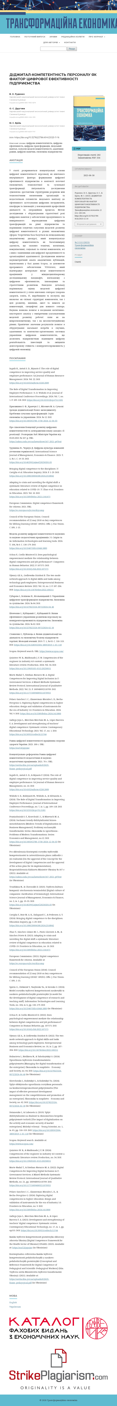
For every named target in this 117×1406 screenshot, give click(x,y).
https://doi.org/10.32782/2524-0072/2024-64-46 (31, 606)
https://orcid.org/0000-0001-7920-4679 (22, 103)
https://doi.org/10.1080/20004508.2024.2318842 (31, 475)
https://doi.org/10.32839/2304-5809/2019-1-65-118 (38, 644)
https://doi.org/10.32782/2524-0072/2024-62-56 (31, 627)
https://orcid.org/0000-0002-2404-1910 (22, 117)
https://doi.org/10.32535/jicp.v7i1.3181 (45, 400)
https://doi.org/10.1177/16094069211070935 (30, 692)
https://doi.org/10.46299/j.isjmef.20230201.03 (30, 462)
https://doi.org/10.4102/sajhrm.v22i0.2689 (29, 382)
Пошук (72, 49)
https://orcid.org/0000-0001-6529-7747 (22, 132)
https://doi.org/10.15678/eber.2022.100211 (34, 589)
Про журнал (96, 37)
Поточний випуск (34, 37)
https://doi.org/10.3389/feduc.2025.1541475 (29, 496)
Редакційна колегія (72, 37)
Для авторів (50, 42)
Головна (15, 37)
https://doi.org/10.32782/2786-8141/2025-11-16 (36, 137)
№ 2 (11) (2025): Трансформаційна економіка (84, 245)
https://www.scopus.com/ (51, 651)
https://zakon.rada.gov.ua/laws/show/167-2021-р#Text (35, 441)
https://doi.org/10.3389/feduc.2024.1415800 (40, 713)
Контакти (70, 42)
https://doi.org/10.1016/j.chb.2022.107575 (28, 569)
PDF (78, 148)
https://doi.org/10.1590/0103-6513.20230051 (30, 668)
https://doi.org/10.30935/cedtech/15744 (28, 734)
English (13, 1302)
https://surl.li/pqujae (19, 748)
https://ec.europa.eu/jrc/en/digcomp (26, 510)
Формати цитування (86, 224)
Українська (15, 1306)
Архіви (53, 37)
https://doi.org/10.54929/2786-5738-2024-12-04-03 (33, 420)
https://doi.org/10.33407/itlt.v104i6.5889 (28, 548)
